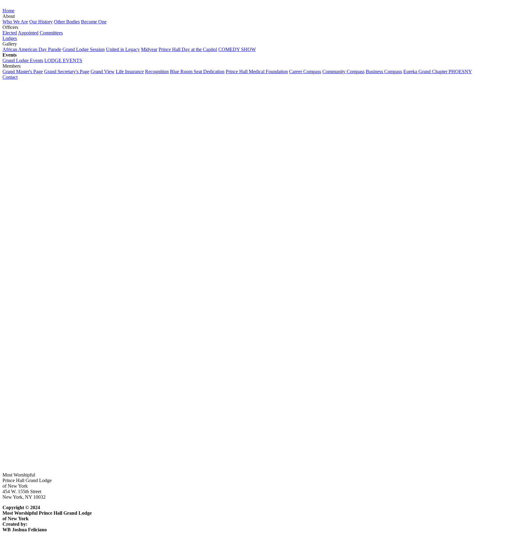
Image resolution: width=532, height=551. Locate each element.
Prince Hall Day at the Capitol (188, 49)
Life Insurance (130, 71)
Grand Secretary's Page (66, 71)
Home (8, 10)
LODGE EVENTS (63, 60)
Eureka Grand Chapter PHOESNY (437, 71)
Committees (51, 32)
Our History (41, 21)
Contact (10, 77)
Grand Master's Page (22, 71)
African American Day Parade (31, 49)
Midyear (149, 49)
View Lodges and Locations (29, 309)
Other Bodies (67, 21)
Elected (9, 32)
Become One (94, 21)
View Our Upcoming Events (30, 453)
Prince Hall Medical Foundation (257, 71)
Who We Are (15, 21)
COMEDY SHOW (237, 49)
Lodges (9, 38)
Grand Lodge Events (22, 60)
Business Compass (384, 71)
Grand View (103, 71)
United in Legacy (123, 49)
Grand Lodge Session (83, 49)
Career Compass (305, 71)
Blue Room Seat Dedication (197, 71)
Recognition (157, 71)
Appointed (28, 32)
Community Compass (343, 71)
